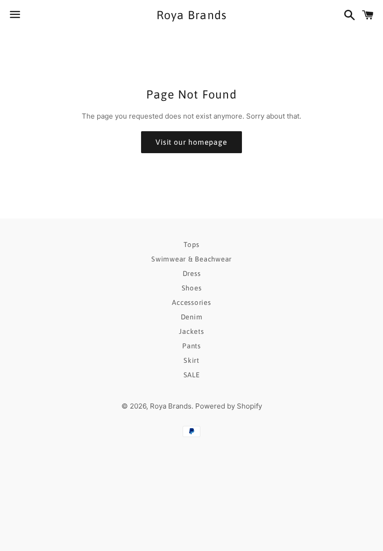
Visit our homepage (191, 142)
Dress (192, 273)
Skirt (191, 360)
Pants (191, 346)
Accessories (191, 302)
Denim (192, 317)
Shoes (192, 288)
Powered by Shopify (228, 406)
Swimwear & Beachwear (191, 259)
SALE (192, 375)
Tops (191, 244)
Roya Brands (191, 14)
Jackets (191, 331)
